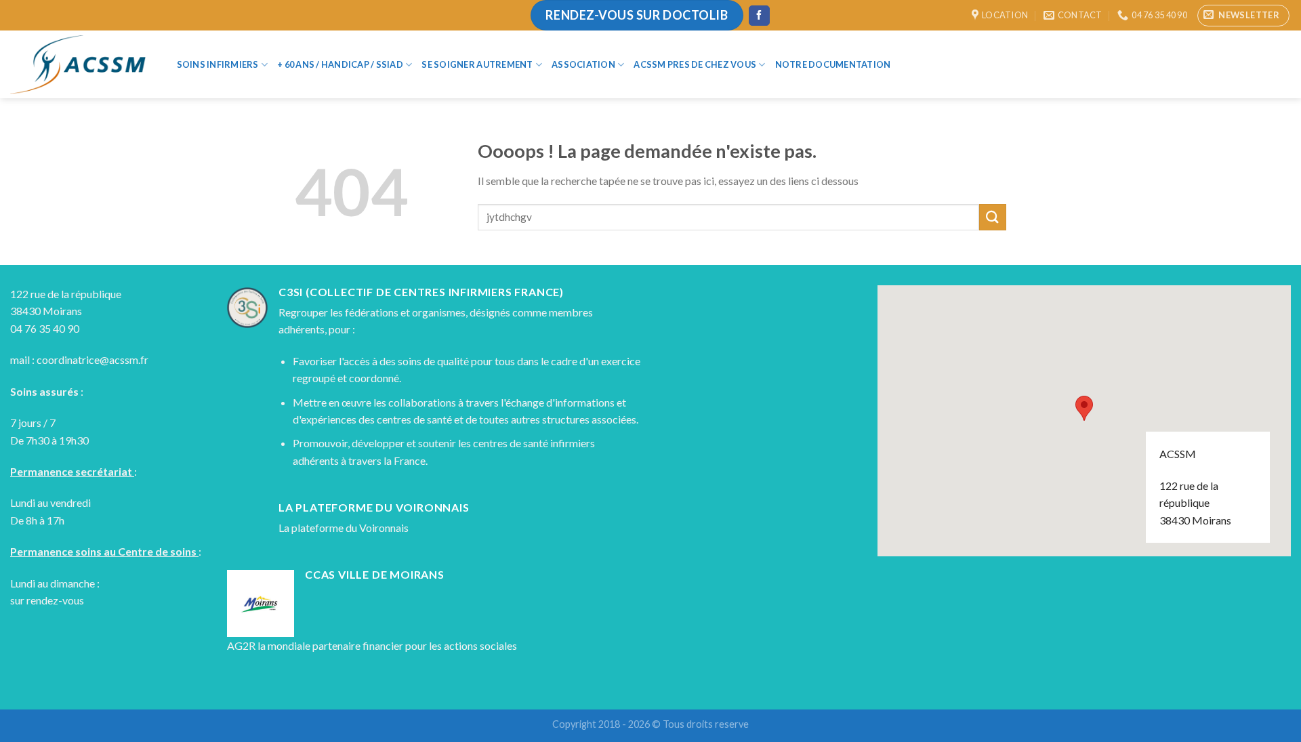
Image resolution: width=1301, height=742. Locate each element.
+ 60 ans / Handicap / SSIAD (340, 64)
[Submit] (992, 217)
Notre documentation (833, 64)
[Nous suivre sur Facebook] (759, 15)
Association (583, 64)
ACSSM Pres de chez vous (695, 64)
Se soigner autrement (477, 64)
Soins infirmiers (218, 64)
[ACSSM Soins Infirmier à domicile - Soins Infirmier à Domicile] (78, 64)
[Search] (923, 64)
